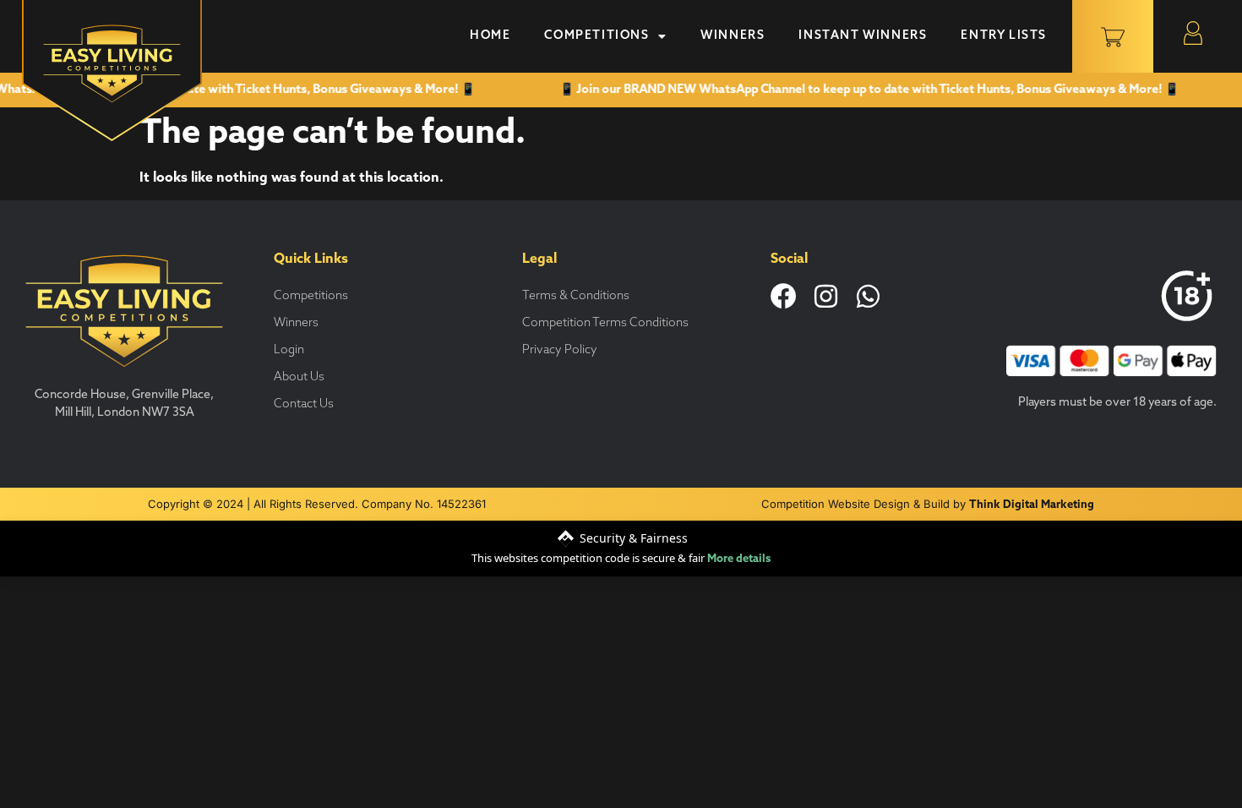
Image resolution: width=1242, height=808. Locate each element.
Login (289, 350)
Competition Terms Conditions (605, 323)
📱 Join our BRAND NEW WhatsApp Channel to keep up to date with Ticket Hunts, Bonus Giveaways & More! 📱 (864, 90)
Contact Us (304, 404)
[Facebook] (784, 296)
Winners (732, 36)
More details (739, 559)
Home (490, 36)
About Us (299, 377)
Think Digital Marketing (1031, 505)
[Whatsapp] (868, 296)
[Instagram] (826, 296)
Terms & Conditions (575, 296)
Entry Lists (1004, 36)
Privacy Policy (559, 350)
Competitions (596, 36)
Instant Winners (862, 36)
